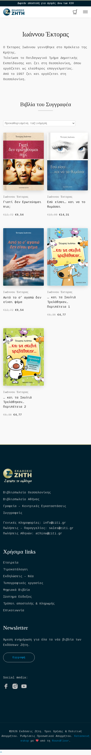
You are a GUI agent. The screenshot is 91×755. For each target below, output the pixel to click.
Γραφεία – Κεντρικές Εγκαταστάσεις (34, 506)
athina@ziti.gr (49, 533)
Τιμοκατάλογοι (15, 569)
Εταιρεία (10, 563)
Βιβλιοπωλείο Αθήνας (21, 499)
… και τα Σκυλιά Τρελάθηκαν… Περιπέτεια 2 (17, 402)
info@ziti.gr (54, 523)
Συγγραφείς (12, 513)
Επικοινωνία (13, 610)
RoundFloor (60, 740)
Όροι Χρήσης (54, 731)
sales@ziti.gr (61, 528)
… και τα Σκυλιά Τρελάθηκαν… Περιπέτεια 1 (61, 302)
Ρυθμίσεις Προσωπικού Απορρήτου (45, 736)
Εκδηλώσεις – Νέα (18, 576)
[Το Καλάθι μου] (75, 12)
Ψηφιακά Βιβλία (16, 590)
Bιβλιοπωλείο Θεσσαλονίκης (27, 492)
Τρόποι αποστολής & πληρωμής (29, 604)
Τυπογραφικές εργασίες (23, 583)
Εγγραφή (18, 657)
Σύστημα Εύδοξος (17, 597)
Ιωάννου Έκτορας (16, 197)
